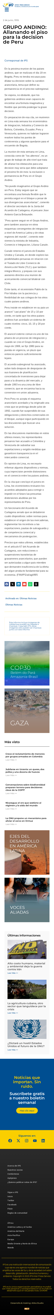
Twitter (11, 1200)
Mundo (11, 1247)
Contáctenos (13, 1174)
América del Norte (16, 1231)
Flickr (10, 1209)
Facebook (12, 1204)
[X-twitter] (18, 1140)
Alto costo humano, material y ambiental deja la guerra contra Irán (26, 966)
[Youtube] (35, 1140)
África (10, 1223)
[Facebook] (10, 1140)
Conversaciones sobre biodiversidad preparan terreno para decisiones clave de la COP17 (25, 787)
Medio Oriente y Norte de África (22, 1243)
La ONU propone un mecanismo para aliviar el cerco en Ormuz (26, 819)
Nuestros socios (15, 1170)
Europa (11, 1239)
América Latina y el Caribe (20, 1227)
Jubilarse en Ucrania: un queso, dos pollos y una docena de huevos (25, 770)
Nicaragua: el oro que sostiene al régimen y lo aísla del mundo (23, 804)
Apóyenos (12, 1178)
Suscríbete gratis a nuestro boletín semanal (27, 1098)
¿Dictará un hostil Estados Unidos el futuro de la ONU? (26, 1045)
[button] (6, 584)
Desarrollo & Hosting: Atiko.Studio (27, 1303)
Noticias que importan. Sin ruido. (27, 1082)
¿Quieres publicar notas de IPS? (22, 1182)
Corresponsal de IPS (16, 60)
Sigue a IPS (13, 1192)
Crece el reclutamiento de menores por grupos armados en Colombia (25, 755)
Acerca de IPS (14, 1166)
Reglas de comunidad (17, 1213)
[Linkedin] (43, 1140)
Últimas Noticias (28, 598)
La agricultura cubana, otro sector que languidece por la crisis (27, 1006)
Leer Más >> (11, 760)
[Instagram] (26, 1140)
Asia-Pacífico (14, 1235)
